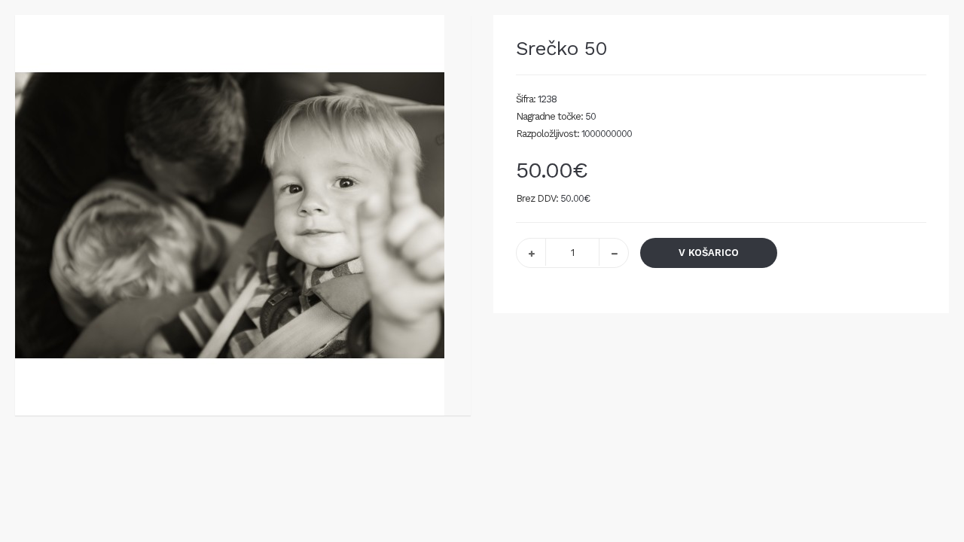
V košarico (709, 252)
